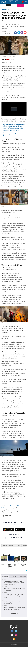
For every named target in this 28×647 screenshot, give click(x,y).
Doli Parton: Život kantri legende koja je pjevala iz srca (14, 589)
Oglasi (16, 1)
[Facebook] (6, 537)
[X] (10, 537)
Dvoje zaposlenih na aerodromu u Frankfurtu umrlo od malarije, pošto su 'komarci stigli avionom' (14, 582)
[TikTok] (21, 537)
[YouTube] (14, 537)
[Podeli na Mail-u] (25, 32)
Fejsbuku (13, 506)
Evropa (18, 545)
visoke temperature (8, 545)
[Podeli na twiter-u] (18, 32)
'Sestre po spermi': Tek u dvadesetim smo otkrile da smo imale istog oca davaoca (13, 596)
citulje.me (10, 1)
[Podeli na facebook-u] (15, 32)
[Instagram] (18, 537)
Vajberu (3, 508)
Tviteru (19, 506)
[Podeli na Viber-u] (21, 32)
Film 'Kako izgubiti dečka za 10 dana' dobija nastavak (13, 602)
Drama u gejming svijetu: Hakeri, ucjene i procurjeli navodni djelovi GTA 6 (14, 608)
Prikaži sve (14, 614)
